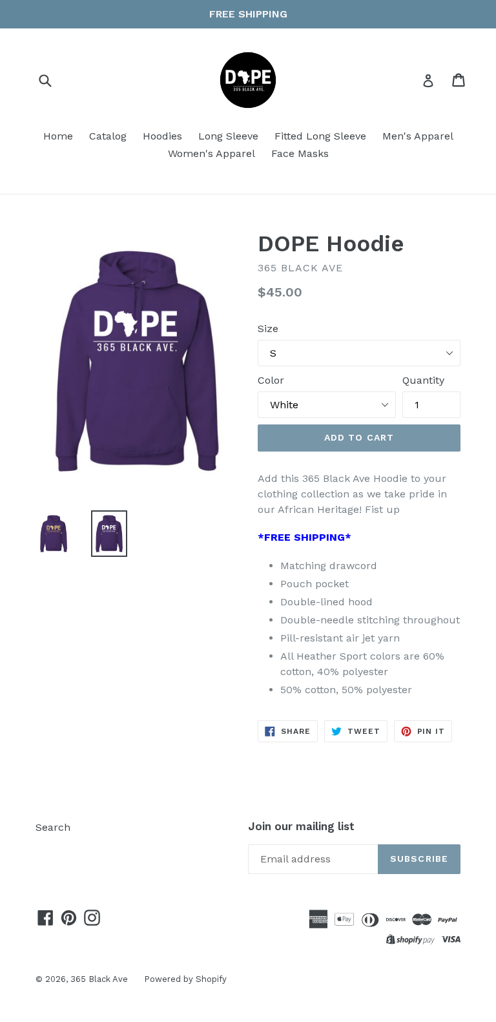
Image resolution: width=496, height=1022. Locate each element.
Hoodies (162, 136)
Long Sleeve (228, 136)
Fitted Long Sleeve (320, 136)
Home (58, 136)
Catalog (108, 136)
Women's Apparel (211, 153)
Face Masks (300, 153)
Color (271, 380)
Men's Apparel (417, 136)
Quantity (423, 380)
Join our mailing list (301, 826)
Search (53, 827)
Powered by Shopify (185, 979)
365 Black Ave (99, 979)
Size (268, 328)
